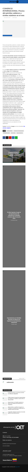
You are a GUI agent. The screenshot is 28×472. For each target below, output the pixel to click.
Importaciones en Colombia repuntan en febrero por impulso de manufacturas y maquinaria (14, 320)
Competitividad (6, 133)
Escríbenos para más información (9, 443)
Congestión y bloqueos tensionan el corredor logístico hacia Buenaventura (16, 413)
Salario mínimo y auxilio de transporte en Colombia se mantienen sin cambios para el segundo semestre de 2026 (16, 408)
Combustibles (9, 130)
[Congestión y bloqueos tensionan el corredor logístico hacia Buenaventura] (5, 413)
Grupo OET (17, 466)
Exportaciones (20, 133)
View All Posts (21, 378)
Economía (13, 133)
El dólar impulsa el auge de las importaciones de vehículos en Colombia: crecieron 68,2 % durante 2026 (14, 215)
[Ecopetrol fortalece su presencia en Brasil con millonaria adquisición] (5, 394)
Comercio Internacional (18, 130)
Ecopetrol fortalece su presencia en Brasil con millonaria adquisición (14, 154)
